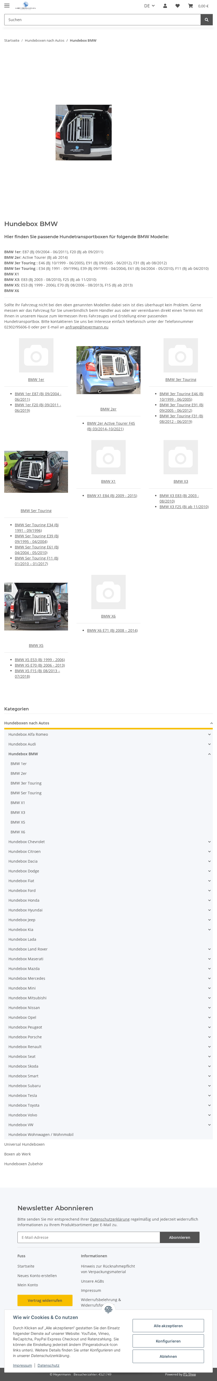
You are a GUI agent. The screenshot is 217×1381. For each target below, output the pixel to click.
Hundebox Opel (22, 1017)
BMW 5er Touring (36, 510)
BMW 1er (36, 379)
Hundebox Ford (22, 890)
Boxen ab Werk (17, 1154)
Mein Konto (27, 1284)
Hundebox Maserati (25, 958)
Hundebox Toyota (23, 1105)
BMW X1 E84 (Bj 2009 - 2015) (112, 495)
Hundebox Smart (23, 1075)
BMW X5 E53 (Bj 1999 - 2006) (40, 659)
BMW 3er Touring (180, 379)
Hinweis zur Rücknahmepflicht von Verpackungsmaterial (108, 1269)
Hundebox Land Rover (28, 949)
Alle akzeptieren (168, 1325)
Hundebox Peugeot (25, 1027)
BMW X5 (36, 645)
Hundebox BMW (23, 753)
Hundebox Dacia (23, 861)
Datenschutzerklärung (110, 1219)
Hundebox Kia (20, 929)
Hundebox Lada (22, 939)
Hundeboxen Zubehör (23, 1163)
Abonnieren (179, 1237)
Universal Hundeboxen (24, 1144)
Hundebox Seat (21, 1056)
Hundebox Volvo (22, 1114)
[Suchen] (207, 19)
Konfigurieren (168, 1341)
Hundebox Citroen (24, 851)
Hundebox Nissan (24, 1007)
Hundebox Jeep (21, 919)
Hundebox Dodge (23, 870)
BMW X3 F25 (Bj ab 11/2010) (184, 506)
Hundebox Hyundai (25, 909)
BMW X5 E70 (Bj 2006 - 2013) (40, 665)
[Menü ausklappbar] (7, 3)
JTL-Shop (189, 1374)
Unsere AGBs (92, 1281)
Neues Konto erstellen (37, 1275)
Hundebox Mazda (24, 968)
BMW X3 (181, 481)
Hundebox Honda (23, 900)
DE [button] (147, 6)
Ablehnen (168, 1356)
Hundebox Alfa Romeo (28, 734)
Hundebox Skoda (23, 1066)
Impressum (22, 1365)
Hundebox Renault (25, 1046)
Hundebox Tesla (22, 1095)
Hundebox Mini (22, 988)
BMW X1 (108, 481)
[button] (165, 6)
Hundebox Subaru (24, 1085)
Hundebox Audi (22, 744)
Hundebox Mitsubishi (27, 997)
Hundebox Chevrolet (26, 841)
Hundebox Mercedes (26, 978)
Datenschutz (49, 1365)
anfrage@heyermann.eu (86, 326)
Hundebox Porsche (25, 1036)
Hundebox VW (20, 1124)
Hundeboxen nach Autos (26, 722)
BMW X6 (108, 616)
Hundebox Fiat (21, 880)
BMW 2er (108, 409)
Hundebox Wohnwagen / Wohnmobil (41, 1134)
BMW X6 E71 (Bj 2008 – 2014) (112, 630)
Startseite (25, 1266)
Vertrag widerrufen (45, 1300)
